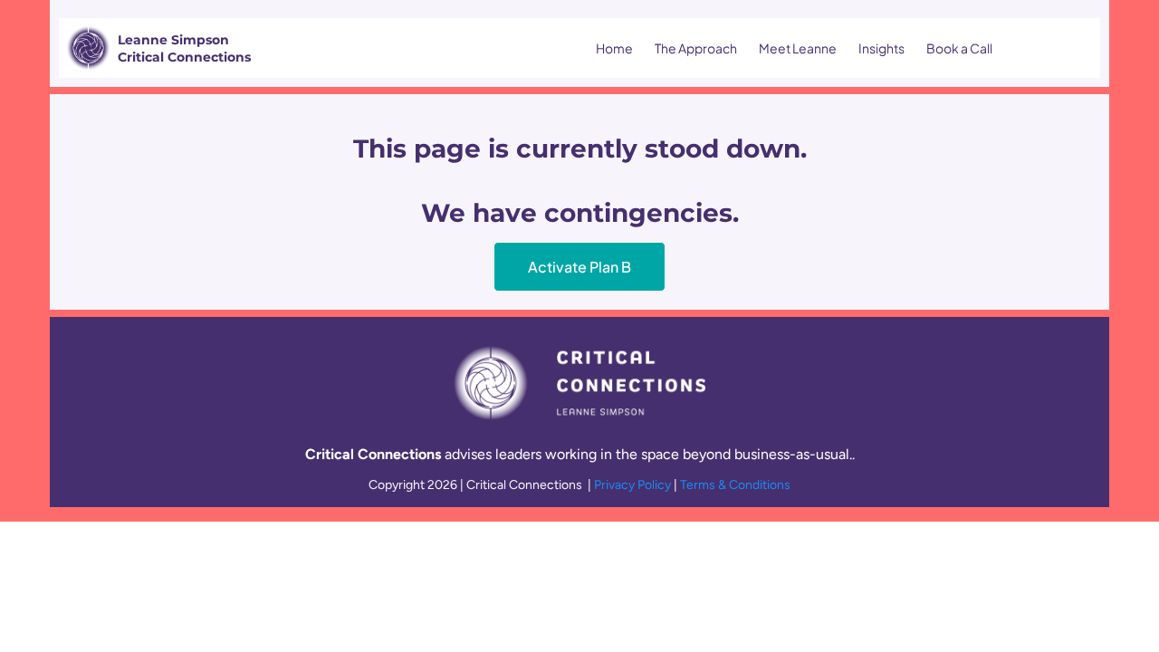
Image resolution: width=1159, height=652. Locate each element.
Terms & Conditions (735, 485)
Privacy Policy (634, 485)
